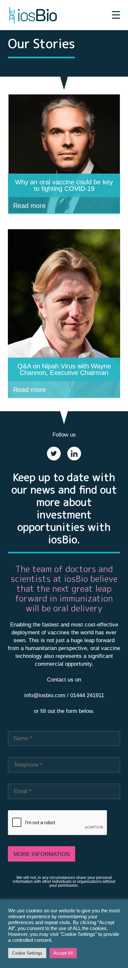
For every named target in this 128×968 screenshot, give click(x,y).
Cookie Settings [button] (27, 953)
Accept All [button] (63, 953)
